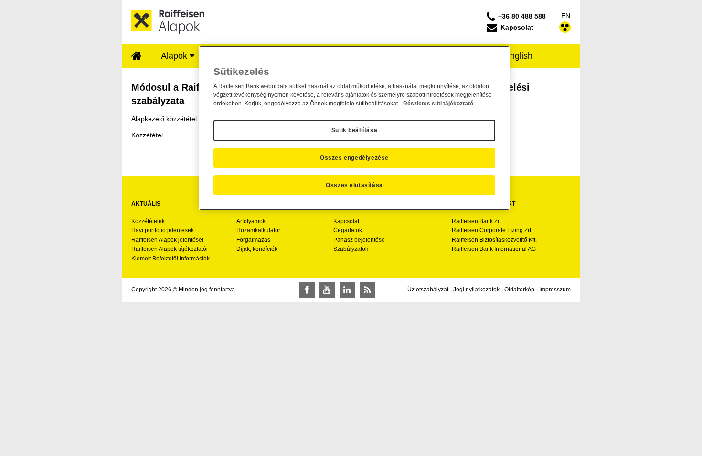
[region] (354, 128)
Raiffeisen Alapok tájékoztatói (169, 249)
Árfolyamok (251, 221)
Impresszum (555, 289)
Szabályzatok (350, 249)
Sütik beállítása (354, 130)
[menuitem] (136, 57)
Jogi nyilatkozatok (476, 289)
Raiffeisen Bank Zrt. (477, 221)
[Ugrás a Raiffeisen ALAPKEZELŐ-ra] (168, 21)
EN (565, 16)
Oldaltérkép (519, 289)
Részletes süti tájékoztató (438, 103)
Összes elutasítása (354, 185)
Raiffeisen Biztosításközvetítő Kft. (494, 240)
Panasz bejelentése (359, 240)
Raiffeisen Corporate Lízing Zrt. (492, 230)
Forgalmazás (253, 240)
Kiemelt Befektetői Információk (170, 258)
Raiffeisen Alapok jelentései (167, 240)
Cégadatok (347, 230)
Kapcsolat (346, 221)
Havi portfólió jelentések (162, 230)
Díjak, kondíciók (256, 249)
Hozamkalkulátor (258, 230)
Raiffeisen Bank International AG (494, 249)
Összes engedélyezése (354, 158)
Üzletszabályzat (427, 289)
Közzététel (147, 135)
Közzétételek (148, 221)
